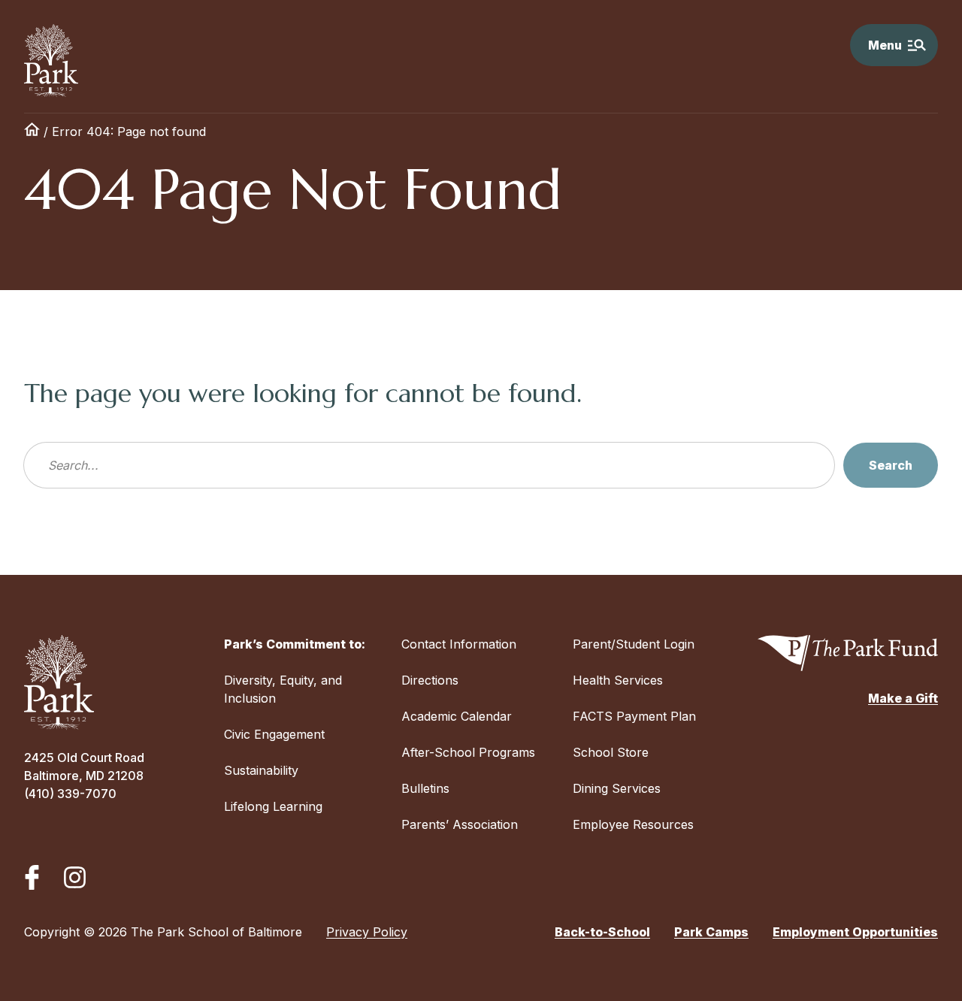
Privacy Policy (366, 931)
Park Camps (711, 931)
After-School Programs (468, 752)
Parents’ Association (459, 824)
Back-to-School (602, 931)
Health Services (618, 680)
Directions (429, 680)
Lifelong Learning (273, 806)
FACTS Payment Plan (634, 716)
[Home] (32, 131)
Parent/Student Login (633, 644)
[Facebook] (32, 877)
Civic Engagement (274, 734)
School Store (611, 752)
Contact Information (458, 644)
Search (890, 465)
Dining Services (617, 788)
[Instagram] (74, 877)
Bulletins (425, 788)
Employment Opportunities (855, 931)
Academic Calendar (456, 716)
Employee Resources (633, 824)
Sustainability (261, 770)
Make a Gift (903, 698)
